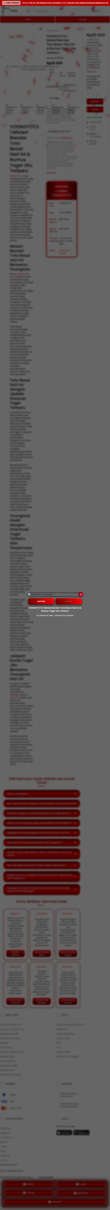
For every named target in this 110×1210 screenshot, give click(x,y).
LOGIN (68, 601)
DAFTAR (41, 601)
